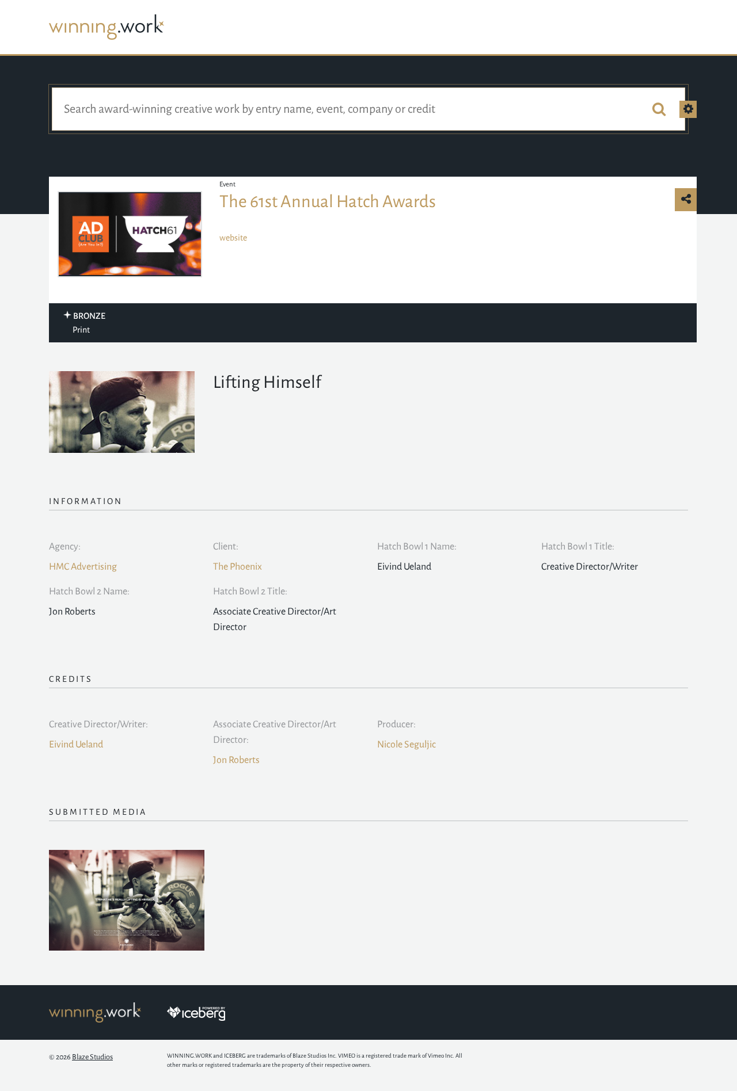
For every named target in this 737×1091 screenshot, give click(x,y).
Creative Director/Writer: (98, 724)
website (233, 237)
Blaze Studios (92, 1057)
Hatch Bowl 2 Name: (89, 591)
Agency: (65, 546)
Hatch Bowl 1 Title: (577, 546)
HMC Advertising (83, 567)
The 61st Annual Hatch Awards (327, 201)
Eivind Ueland (76, 744)
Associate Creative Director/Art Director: (274, 732)
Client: (225, 546)
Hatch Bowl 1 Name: (417, 546)
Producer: (396, 724)
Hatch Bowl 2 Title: (250, 591)
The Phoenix (237, 567)
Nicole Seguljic (406, 744)
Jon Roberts (236, 760)
